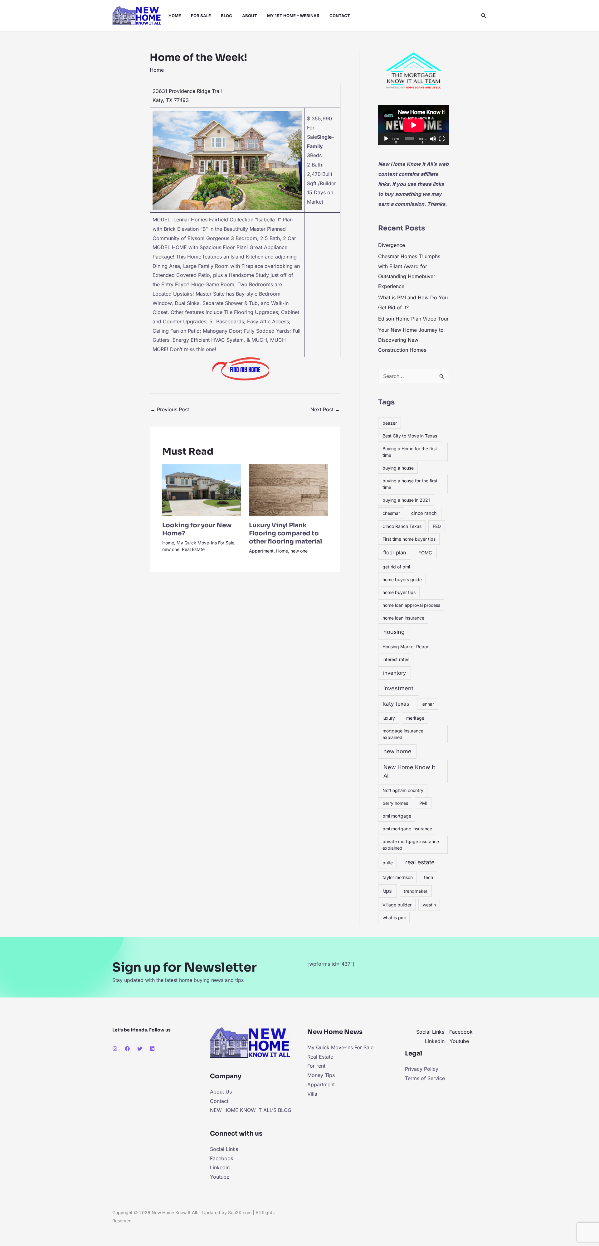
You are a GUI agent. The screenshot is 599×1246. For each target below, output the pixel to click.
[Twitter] (139, 1048)
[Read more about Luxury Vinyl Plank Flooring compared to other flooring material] (288, 489)
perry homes (395, 803)
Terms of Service (425, 1078)
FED (437, 526)
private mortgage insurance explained (410, 845)
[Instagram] (114, 1048)
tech (428, 877)
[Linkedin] (152, 1048)
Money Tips (321, 1075)
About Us (221, 1092)
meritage (415, 718)
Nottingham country (402, 790)
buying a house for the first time (409, 484)
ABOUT (249, 15)
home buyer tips (399, 592)
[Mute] (433, 139)
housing (394, 632)
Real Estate (193, 549)
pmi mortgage (396, 816)
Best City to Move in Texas (409, 435)
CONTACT (339, 15)
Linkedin (220, 1167)
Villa (312, 1094)
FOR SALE (201, 15)
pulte (387, 862)
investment (398, 688)
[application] (413, 125)
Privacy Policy (421, 1069)
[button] (484, 16)
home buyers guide (402, 579)
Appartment (261, 550)
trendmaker (415, 891)
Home (157, 70)
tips (387, 891)
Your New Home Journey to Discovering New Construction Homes (411, 340)
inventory (394, 673)
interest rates (395, 659)
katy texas (396, 704)
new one (170, 549)
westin (429, 904)
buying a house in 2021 (406, 500)
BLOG (226, 15)
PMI (423, 803)
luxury (388, 718)
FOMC (425, 553)
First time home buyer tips (409, 539)
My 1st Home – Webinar (293, 15)
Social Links (224, 1149)
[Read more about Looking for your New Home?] (201, 489)
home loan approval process (411, 605)
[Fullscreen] (442, 139)
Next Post (325, 409)
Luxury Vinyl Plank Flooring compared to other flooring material (285, 533)
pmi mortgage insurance (407, 828)
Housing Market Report (406, 646)
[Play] (386, 139)
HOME (174, 15)
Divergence (391, 245)
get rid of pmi (396, 566)
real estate (420, 862)
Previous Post (169, 409)
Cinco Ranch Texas (401, 526)
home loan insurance (403, 618)
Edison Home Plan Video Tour (413, 319)
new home (397, 751)
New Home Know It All (409, 771)
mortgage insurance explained (402, 734)
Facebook (221, 1158)
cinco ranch (424, 513)
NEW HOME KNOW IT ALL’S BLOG (250, 1110)
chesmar (391, 513)
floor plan (394, 552)
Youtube (219, 1177)
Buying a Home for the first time (409, 452)
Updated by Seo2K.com (226, 1212)
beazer (389, 423)
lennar (427, 704)
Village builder (397, 904)
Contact (219, 1101)
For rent (316, 1066)
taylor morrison (397, 877)
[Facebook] (127, 1048)
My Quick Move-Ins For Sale (205, 542)
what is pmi (394, 917)
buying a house (398, 468)
